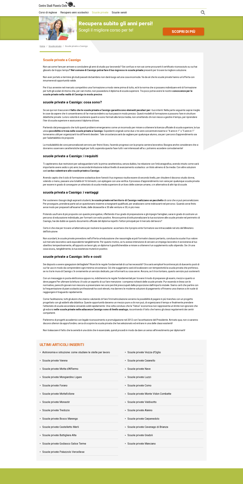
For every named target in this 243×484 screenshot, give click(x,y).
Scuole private (100, 12)
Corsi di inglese (48, 12)
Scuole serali (119, 12)
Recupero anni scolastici (74, 12)
